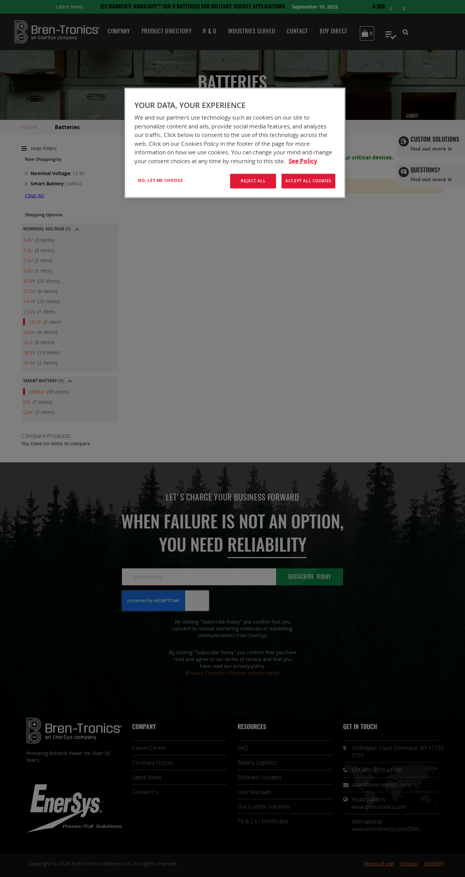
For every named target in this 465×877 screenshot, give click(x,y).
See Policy (303, 161)
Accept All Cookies (308, 181)
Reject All (253, 181)
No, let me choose (160, 180)
